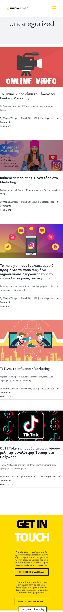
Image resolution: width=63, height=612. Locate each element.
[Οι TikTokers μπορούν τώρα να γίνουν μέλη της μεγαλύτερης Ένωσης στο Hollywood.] (31, 426)
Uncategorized (31, 72)
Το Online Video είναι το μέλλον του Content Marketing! (28, 96)
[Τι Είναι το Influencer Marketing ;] (31, 341)
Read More (5, 125)
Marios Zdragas (10, 118)
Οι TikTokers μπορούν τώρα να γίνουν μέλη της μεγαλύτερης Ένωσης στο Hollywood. (30, 452)
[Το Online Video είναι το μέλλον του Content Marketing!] (31, 67)
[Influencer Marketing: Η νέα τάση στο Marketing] (31, 155)
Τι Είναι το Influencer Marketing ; (25, 368)
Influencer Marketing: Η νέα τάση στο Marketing (29, 179)
